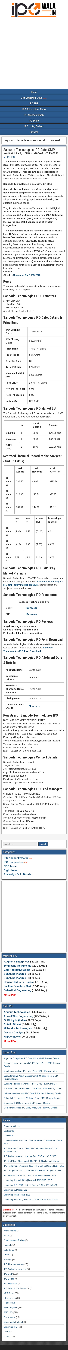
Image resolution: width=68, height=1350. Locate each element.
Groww (7, 1255)
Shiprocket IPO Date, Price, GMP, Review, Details (27, 1103)
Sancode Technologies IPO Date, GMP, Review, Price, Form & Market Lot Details (31, 151)
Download (31, 608)
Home (34, 92)
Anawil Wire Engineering (18, 1016)
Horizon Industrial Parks (18, 982)
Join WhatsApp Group (32, 97)
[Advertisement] (34, 54)
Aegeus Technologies (17, 1012)
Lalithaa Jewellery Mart (17, 986)
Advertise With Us (12, 1126)
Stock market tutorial (13, 1322)
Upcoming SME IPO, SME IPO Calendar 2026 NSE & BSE (31, 1199)
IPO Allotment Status (34, 115)
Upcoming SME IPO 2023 (26, 275)
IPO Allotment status (13, 1264)
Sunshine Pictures (15, 974)
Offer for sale (10, 1298)
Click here (34, 706)
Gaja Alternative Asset (17, 969)
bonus (6, 1235)
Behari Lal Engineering (17, 990)
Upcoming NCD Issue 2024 (16, 1190)
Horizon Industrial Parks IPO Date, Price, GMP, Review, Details (33, 1088)
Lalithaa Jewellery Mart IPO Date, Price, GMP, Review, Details (32, 1093)
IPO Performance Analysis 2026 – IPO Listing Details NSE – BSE (34, 1166)
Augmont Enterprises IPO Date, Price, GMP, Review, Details (31, 1058)
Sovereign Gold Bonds (17, 874)
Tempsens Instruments (17, 965)
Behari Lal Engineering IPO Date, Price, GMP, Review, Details (32, 1098)
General (7, 1245)
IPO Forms (34, 120)
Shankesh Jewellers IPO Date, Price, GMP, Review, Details (31, 1071)
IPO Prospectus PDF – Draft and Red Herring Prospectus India (32, 1170)
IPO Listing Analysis (34, 126)
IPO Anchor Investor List (15, 1269)
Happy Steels (12, 1036)
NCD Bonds (9, 1293)
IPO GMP (34, 103)
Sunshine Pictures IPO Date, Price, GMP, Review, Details (30, 1084)
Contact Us (9, 1131)
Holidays (8, 1259)
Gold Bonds (9, 1250)
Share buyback (10, 1307)
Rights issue (9, 1303)
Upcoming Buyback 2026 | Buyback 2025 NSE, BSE (28, 1180)
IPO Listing (9, 1279)
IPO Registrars (10, 1283)
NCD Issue (10, 866)
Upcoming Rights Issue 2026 (17, 1195)
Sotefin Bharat (12, 1024)
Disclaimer (8, 1135)
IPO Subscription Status (34, 109)
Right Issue (10, 870)
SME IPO (10, 157)
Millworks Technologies (18, 1028)
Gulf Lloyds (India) (15, 1020)
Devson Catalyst (14, 1032)
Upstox (7, 1331)
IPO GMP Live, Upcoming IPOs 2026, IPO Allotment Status (31, 1161)
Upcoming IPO (10, 1327)
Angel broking (10, 1231)
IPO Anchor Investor (16, 858)
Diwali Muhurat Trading (14, 1240)
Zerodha (7, 1336)
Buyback (34, 132)
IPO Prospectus (13, 862)
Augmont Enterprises (17, 961)
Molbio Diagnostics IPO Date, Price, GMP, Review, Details (30, 1108)
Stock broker (9, 1317)
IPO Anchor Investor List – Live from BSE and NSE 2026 (30, 1156)
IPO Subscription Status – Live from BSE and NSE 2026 (30, 1175)
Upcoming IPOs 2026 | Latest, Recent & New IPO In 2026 (30, 1185)
